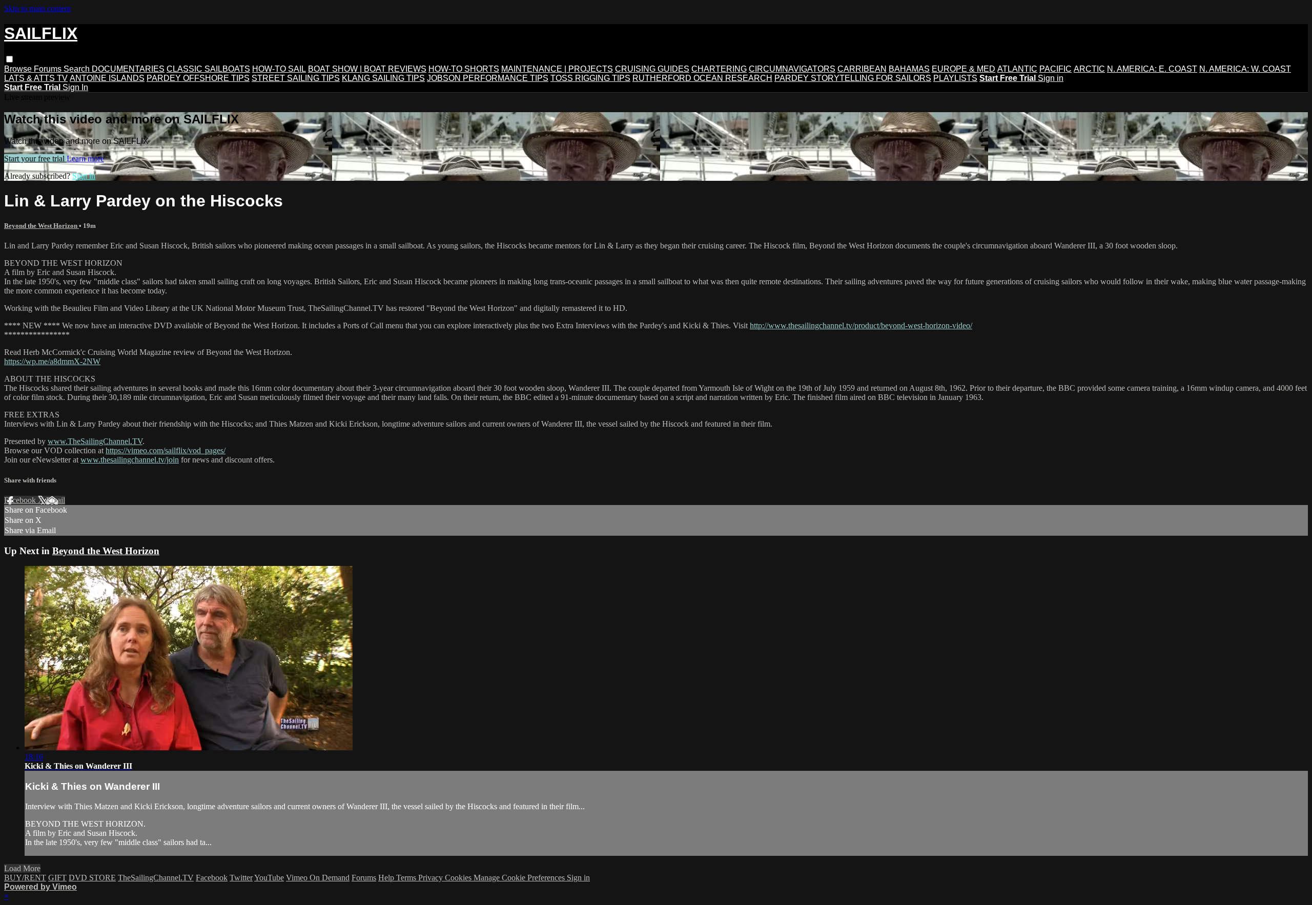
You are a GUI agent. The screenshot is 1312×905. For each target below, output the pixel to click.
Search (78, 69)
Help (387, 877)
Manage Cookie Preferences (520, 877)
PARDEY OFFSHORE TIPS (198, 78)
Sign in (1050, 78)
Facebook (21, 500)
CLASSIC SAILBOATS (208, 69)
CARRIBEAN (862, 69)
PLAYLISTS (955, 78)
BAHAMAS (909, 69)
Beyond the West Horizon (41, 225)
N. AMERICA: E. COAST (1152, 69)
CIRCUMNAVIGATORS (792, 69)
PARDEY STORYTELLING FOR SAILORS (852, 78)
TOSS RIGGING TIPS (590, 78)
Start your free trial (35, 158)
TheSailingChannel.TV (156, 877)
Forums (49, 69)
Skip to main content (37, 8)
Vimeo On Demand (318, 877)
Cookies (459, 877)
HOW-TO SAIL (279, 69)
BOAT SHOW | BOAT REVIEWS (367, 69)
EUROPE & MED (963, 69)
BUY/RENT (25, 877)
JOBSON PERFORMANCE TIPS (487, 78)
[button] (9, 59)
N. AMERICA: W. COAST (1245, 69)
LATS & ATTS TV (36, 78)
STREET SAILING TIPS (296, 78)
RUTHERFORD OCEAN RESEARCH (702, 78)
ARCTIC (1089, 69)
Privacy (431, 877)
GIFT (57, 877)
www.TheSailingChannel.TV (95, 441)
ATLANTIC (1017, 69)
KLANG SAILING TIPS (383, 78)
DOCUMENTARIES (128, 69)
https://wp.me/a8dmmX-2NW (52, 361)
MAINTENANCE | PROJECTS (557, 69)
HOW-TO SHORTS (463, 69)
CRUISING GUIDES (652, 69)
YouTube (269, 877)
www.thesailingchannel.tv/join (129, 459)
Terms (407, 877)
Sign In (75, 87)
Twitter (241, 877)
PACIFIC (1055, 69)
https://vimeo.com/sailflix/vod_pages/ (165, 450)
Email (55, 500)
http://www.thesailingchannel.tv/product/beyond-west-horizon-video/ (861, 325)
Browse (19, 69)
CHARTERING (719, 69)
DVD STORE (92, 877)
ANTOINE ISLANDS (107, 78)
